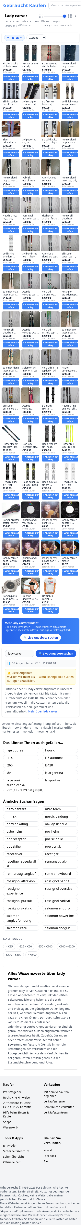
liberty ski (70, 723)
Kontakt (49, 1150)
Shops (7, 1122)
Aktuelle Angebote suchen (56, 677)
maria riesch (42, 727)
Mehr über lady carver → (44, 711)
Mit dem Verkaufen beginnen (56, 1094)
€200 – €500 (13, 955)
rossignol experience (14, 890)
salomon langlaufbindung (18, 918)
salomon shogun (57, 928)
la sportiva (53, 780)
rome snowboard (58, 873)
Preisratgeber (12, 1092)
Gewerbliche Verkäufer (59, 1107)
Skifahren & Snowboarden (25, 27)
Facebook (50, 1156)
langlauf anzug (32, 723)
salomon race (16, 928)
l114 (9, 758)
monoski (27, 731)
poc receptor (16, 839)
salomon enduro (57, 908)
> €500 (32, 955)
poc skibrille (54, 839)
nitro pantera (16, 809)
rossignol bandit (57, 881)
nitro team (53, 809)
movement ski (46, 731)
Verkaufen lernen (55, 1101)
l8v (8, 773)
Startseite (10, 26)
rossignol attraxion (20, 881)
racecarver (14, 854)
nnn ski (11, 816)
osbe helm (14, 831)
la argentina (54, 773)
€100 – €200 (67, 946)
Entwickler (10, 1145)
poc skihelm (15, 846)
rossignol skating (19, 908)
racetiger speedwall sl (21, 863)
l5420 (49, 765)
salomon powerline (59, 916)
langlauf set (53, 723)
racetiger (52, 854)
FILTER (15, 37)
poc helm (52, 831)
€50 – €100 (45, 946)
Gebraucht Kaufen (24, 5)
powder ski (53, 846)
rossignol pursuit (19, 901)
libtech (6, 727)
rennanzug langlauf (21, 873)
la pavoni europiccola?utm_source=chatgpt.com (22, 785)
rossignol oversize (58, 888)
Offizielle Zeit (11, 1162)
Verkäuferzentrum (56, 1112)
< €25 (9, 946)
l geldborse (14, 750)
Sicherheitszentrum (16, 1151)
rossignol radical (57, 901)
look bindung (22, 727)
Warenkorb (10, 1127)
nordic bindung (56, 816)
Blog (47, 1161)
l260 (9, 765)
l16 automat (54, 758)
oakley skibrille (56, 824)
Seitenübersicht (13, 1156)
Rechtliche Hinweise (16, 1097)
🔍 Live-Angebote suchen (56, 653)
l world (50, 750)
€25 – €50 (25, 946)
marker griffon (63, 727)
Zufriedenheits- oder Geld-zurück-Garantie (17, 1105)
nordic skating (17, 824)
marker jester (10, 731)
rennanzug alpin (57, 861)
